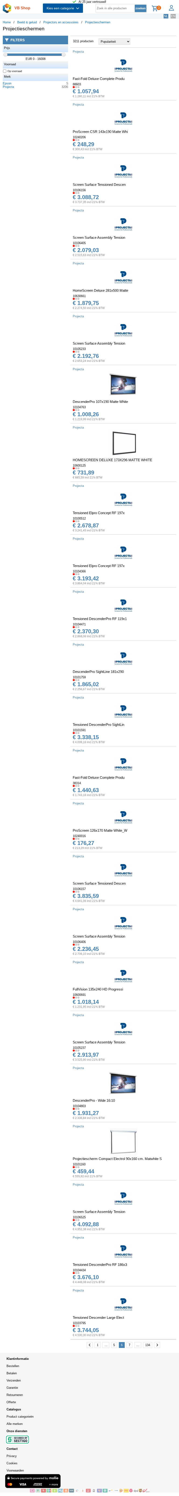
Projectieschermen (97, 22)
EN (173, 16)
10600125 (79, 465)
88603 (77, 84)
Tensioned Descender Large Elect (98, 1317)
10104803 (79, 1106)
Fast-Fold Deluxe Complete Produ (98, 79)
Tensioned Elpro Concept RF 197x (99, 513)
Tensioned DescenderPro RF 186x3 (100, 1265)
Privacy (12, 1456)
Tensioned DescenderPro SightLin (98, 725)
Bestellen (13, 1366)
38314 (77, 783)
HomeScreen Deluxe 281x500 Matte (100, 290)
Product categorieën (20, 1416)
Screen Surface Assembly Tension (99, 237)
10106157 (79, 889)
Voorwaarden (15, 1470)
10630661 (79, 296)
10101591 (79, 730)
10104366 (79, 571)
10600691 (79, 995)
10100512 (79, 518)
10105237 (79, 1047)
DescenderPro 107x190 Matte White (100, 402)
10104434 (79, 1270)
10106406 (79, 942)
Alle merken (15, 1424)
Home (7, 22)
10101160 (79, 1164)
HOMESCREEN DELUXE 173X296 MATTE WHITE (112, 460)
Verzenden (14, 1380)
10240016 (79, 836)
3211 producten (83, 41)
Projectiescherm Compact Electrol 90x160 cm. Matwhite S (117, 1159)
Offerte (11, 1402)
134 (147, 1345)
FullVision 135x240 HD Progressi (98, 989)
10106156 (79, 190)
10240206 (79, 137)
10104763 (79, 407)
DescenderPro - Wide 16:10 (94, 1100)
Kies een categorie (61, 8)
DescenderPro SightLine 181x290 (98, 672)
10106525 (79, 1217)
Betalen (12, 1373)
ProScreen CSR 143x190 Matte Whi (100, 132)
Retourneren (15, 1395)
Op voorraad (14, 71)
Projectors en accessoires (61, 22)
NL (166, 16)
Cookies (12, 1463)
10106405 (79, 243)
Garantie (12, 1387)
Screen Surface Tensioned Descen (99, 185)
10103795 (79, 1323)
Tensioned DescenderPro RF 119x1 (100, 619)
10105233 (79, 349)
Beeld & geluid (27, 22)
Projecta (8, 87)
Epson (7, 83)
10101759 (79, 677)
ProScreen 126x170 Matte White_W (100, 830)
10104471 (79, 624)
